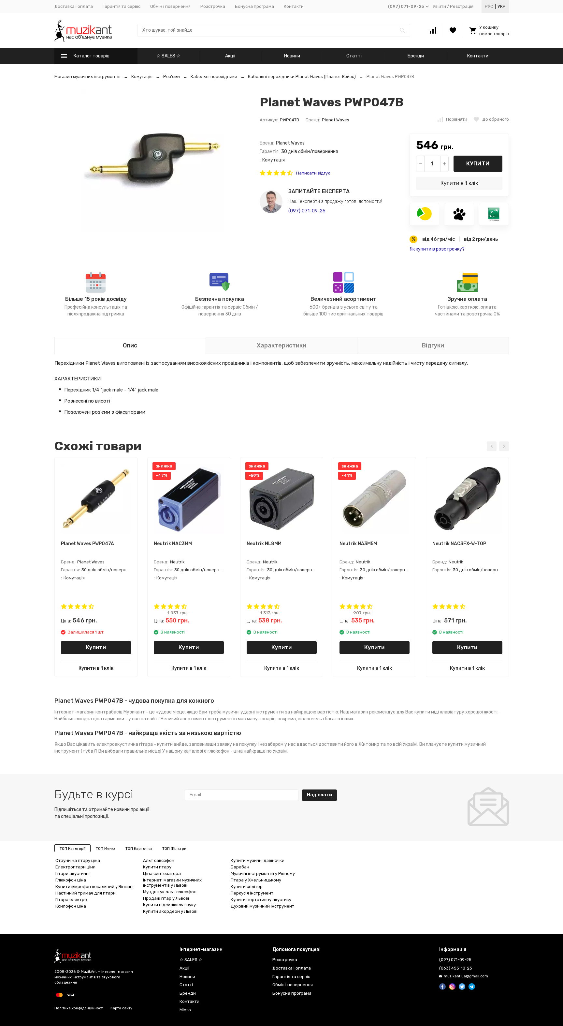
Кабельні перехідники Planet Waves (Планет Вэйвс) (302, 76)
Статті (354, 56)
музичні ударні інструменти (253, 712)
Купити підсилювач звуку (169, 904)
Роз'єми (171, 76)
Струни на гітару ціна (77, 860)
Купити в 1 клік (459, 183)
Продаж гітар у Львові (166, 898)
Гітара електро (71, 899)
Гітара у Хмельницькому (256, 880)
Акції (230, 56)
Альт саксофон (158, 860)
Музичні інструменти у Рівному (263, 873)
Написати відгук (313, 173)
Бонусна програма (254, 6)
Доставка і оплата (73, 6)
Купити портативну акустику (261, 899)
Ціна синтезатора (162, 873)
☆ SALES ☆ (168, 56)
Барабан (240, 867)
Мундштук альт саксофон (169, 891)
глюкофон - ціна (225, 751)
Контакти (294, 6)
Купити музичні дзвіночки (257, 860)
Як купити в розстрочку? (437, 249)
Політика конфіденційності (79, 1008)
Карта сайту (121, 1008)
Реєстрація (461, 6)
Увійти (439, 6)
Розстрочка (212, 6)
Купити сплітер (247, 886)
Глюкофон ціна (70, 880)
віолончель (310, 719)
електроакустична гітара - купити (134, 744)
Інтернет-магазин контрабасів (88, 712)
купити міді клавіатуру (439, 712)
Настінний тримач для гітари (85, 893)
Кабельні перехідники (214, 76)
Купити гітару (157, 867)
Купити (478, 163)
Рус (489, 6)
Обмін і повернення (170, 6)
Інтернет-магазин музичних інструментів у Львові (172, 883)
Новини (292, 56)
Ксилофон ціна (70, 906)
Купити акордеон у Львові (170, 911)
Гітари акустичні (72, 873)
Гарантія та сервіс (121, 6)
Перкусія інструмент (252, 893)
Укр (502, 6)
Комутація (141, 76)
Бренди (416, 56)
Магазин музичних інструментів (87, 76)
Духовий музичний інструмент (262, 906)
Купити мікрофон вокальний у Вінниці (94, 886)
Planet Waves (335, 119)
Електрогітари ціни (75, 867)
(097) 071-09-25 (306, 211)
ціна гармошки (108, 719)
